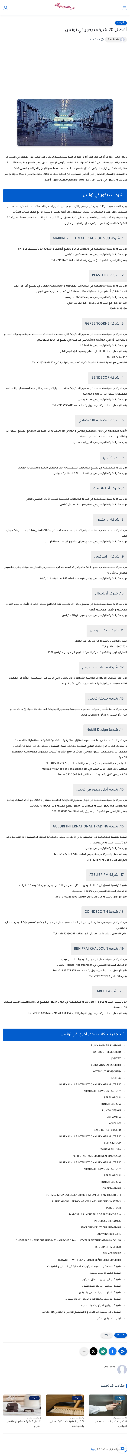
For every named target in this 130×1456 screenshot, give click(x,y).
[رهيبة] (65, 7)
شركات (120, 23)
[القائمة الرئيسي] (124, 7)
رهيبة (93, 1449)
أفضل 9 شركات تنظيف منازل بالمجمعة (66, 1424)
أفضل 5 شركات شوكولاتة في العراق (23, 1424)
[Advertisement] (65, 77)
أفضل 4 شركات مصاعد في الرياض (110, 1424)
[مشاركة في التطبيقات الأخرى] (84, 1351)
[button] (113, 1351)
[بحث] (5, 7)
